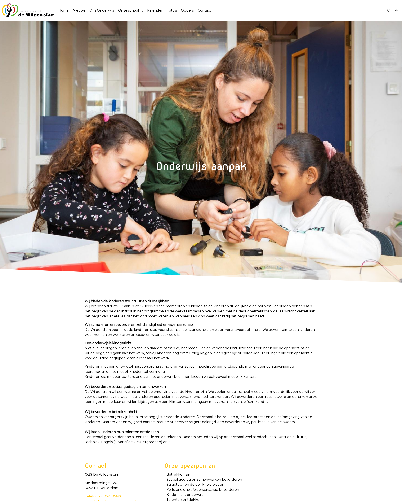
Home (63, 10)
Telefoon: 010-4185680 (103, 496)
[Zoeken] (389, 10)
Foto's (172, 10)
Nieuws (79, 10)
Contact (204, 10)
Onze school (128, 10)
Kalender (155, 10)
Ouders (187, 10)
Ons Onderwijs (101, 10)
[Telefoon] (396, 10)
